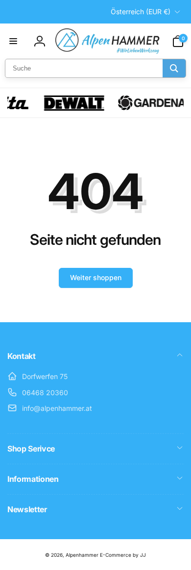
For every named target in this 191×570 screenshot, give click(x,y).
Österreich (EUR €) (140, 11)
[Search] (174, 68)
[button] (13, 41)
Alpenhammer (82, 555)
